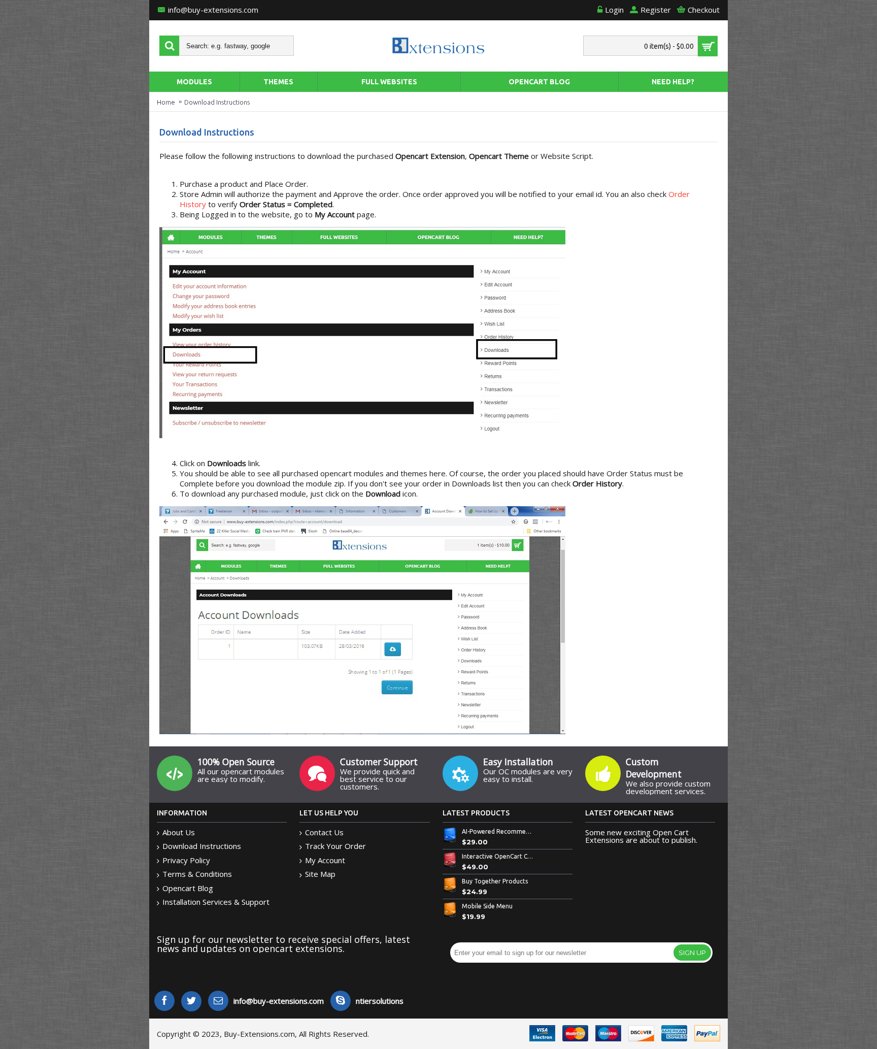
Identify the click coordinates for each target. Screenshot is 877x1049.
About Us (178, 832)
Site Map (320, 874)
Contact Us (324, 832)
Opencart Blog (187, 888)
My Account (325, 860)
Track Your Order (335, 846)
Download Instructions (217, 102)
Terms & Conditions (197, 874)
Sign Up (692, 952)
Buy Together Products (495, 881)
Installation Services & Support (215, 902)
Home (166, 102)
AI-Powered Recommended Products (498, 831)
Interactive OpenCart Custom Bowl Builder (498, 856)
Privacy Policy (186, 860)
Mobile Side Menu (487, 906)
